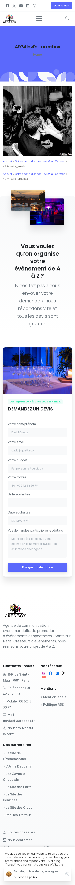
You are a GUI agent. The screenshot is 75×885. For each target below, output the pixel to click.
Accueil (7, 161)
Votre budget (17, 460)
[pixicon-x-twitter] (63, 673)
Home (37, 54)
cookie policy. (28, 877)
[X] (14, 5)
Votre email (16, 442)
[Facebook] (7, 5)
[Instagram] (34, 5)
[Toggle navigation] (39, 18)
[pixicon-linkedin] (57, 673)
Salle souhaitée (19, 494)
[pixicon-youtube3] (44, 677)
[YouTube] (21, 5)
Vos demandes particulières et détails (35, 530)
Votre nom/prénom (22, 424)
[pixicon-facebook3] (50, 673)
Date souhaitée (19, 512)
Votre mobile (17, 477)
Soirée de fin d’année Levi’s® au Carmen (40, 161)
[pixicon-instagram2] (44, 673)
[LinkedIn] (27, 5)
